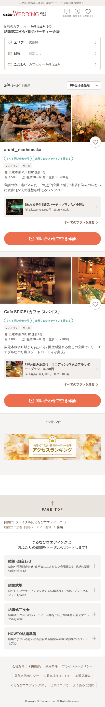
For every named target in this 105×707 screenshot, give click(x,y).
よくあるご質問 (83, 685)
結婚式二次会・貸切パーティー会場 (27, 527)
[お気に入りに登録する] (95, 142)
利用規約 (35, 666)
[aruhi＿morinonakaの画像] (52, 118)
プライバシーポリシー (77, 666)
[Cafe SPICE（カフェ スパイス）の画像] (52, 280)
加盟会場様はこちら (57, 676)
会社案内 (18, 666)
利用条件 (51, 666)
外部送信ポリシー (27, 676)
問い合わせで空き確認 (56, 238)
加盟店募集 (82, 676)
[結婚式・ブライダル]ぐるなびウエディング (33, 522)
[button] (52, 566)
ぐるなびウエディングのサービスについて (39, 685)
